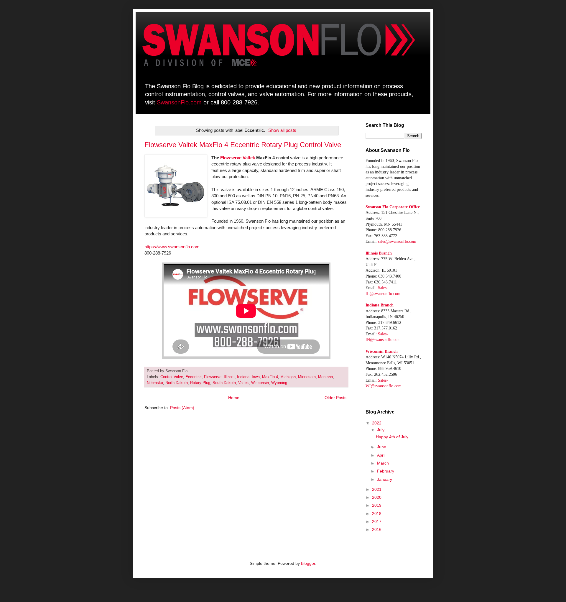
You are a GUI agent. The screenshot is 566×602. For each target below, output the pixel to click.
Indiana (243, 377)
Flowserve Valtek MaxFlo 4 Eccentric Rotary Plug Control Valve (242, 145)
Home (233, 397)
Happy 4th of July (392, 436)
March (383, 463)
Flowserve (212, 377)
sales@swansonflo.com (397, 241)
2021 (376, 489)
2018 (376, 513)
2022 (376, 423)
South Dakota (224, 383)
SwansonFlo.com (179, 102)
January (384, 479)
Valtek (243, 383)
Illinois (229, 377)
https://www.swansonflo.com (172, 246)
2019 (376, 505)
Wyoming (279, 383)
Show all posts (282, 130)
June (381, 446)
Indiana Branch (380, 305)
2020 (376, 497)
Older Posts (335, 397)
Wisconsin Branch (382, 351)
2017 (376, 521)
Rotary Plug (200, 383)
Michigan (288, 377)
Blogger (308, 563)
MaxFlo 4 (270, 377)
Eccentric (193, 377)
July (380, 429)
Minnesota (307, 377)
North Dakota (176, 383)
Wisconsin (260, 383)
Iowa (256, 377)
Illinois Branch (379, 253)
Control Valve (171, 377)
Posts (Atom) (182, 407)
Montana (325, 377)
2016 (376, 529)
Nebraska (155, 383)
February (385, 471)
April (381, 455)
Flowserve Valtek (237, 157)
